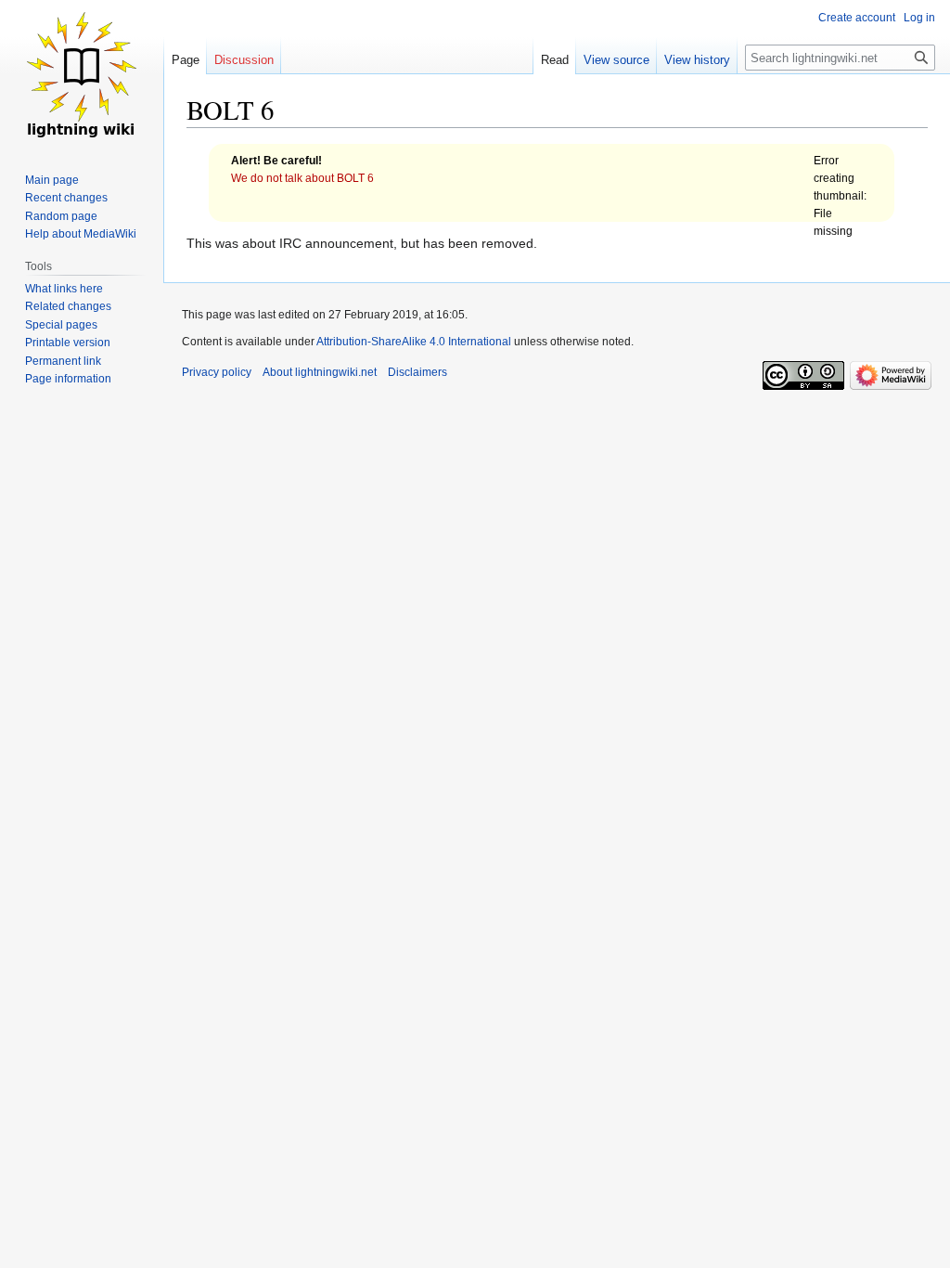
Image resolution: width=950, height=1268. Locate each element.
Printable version (67, 342)
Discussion (244, 60)
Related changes (68, 306)
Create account (856, 17)
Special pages (61, 324)
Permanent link (63, 361)
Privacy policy (216, 372)
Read (555, 60)
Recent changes (66, 197)
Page (185, 60)
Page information (68, 378)
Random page (61, 216)
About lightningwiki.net (320, 372)
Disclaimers (417, 372)
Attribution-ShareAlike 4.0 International (413, 341)
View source (616, 60)
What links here (64, 288)
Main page (52, 180)
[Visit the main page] (81, 74)
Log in (919, 17)
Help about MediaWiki (80, 233)
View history (697, 60)
